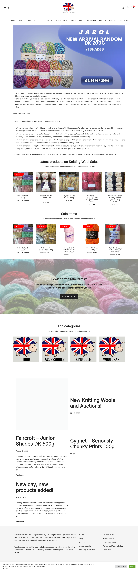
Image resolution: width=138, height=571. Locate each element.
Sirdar (87, 134)
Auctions (102, 20)
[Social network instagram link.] (8, 8)
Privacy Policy (108, 535)
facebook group (55, 104)
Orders (81, 542)
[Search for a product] (123, 7)
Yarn (48, 20)
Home (13, 20)
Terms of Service (109, 538)
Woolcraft (80, 134)
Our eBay (112, 20)
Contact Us (107, 550)
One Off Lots (91, 20)
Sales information (109, 542)
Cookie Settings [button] (121, 566)
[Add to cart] (46, 182)
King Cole (65, 134)
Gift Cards (123, 20)
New (20, 20)
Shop (41, 20)
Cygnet (72, 134)
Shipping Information (87, 550)
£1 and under (30, 20)
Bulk (81, 20)
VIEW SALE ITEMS (69, 296)
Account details (85, 546)
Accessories (60, 20)
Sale (72, 20)
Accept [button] (132, 566)
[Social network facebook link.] (5, 8)
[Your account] (128, 7)
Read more (20, 475)
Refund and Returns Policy (113, 546)
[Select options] (23, 182)
